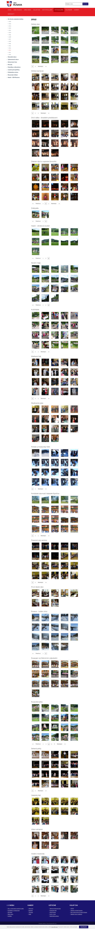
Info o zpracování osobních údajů (16, 908)
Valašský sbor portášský (76, 914)
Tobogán (31, 912)
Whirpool (31, 908)
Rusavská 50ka (53, 910)
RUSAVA (17, 4)
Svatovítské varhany (54, 916)
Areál (30, 914)
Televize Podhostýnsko (55, 908)
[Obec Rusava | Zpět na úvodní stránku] (9, 4)
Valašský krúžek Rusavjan (77, 910)
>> (46, 66)
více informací (54, 927)
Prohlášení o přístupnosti (14, 910)
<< (32, 203)
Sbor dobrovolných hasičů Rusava (79, 912)
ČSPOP (72, 908)
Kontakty (10, 916)
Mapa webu (10, 914)
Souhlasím (84, 927)
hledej (86, 4)
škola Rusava (53, 912)
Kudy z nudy (53, 914)
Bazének (31, 910)
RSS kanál (10, 912)
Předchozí (38, 203)
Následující (40, 66)
